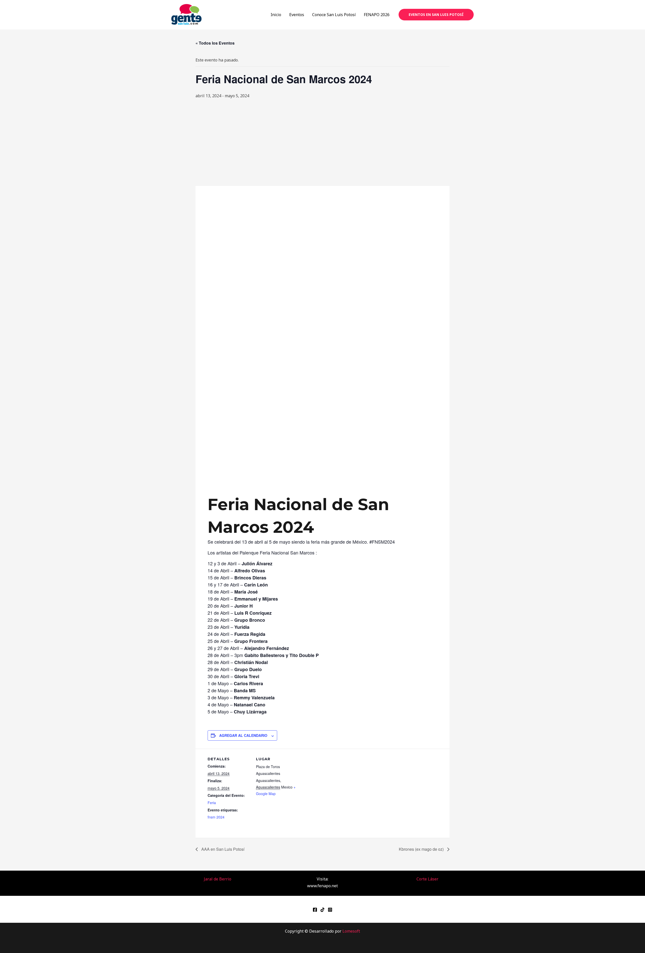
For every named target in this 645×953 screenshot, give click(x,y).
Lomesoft (351, 931)
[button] (436, 14)
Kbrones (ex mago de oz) (422, 849)
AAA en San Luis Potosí (222, 849)
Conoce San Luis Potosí (334, 14)
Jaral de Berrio (217, 879)
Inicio (276, 14)
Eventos (296, 14)
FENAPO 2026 (377, 14)
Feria (212, 802)
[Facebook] (315, 909)
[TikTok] (322, 909)
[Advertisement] (322, 142)
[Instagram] (330, 909)
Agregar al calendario (243, 735)
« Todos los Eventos (215, 43)
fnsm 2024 (216, 816)
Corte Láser (427, 879)
